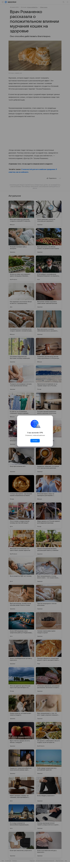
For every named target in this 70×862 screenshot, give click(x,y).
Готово (35, 440)
